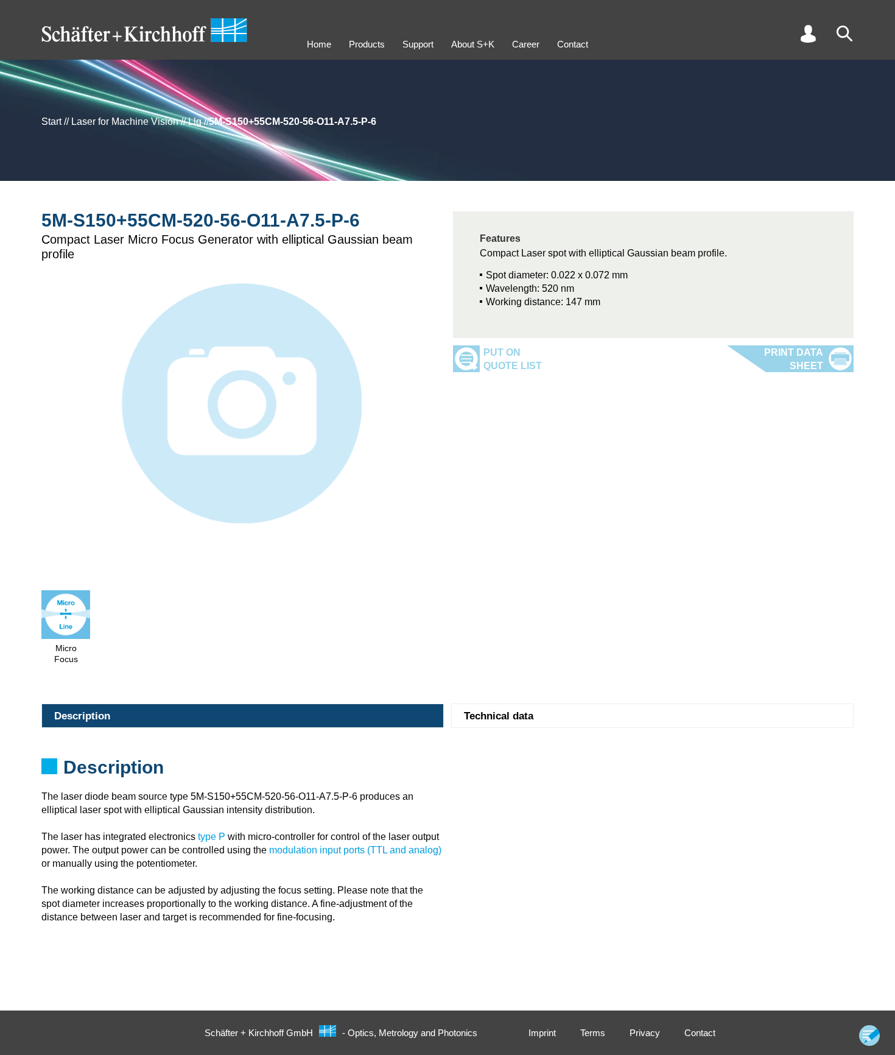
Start (51, 121)
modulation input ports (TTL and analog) (355, 850)
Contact (572, 44)
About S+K (472, 44)
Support (417, 44)
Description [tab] (82, 716)
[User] (808, 33)
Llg (195, 121)
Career (525, 44)
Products (367, 44)
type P (211, 836)
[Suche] (844, 33)
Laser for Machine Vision (124, 121)
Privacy (645, 1033)
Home (319, 44)
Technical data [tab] (498, 716)
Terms (592, 1033)
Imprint (542, 1033)
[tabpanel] (447, 771)
